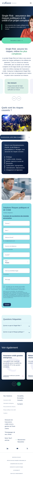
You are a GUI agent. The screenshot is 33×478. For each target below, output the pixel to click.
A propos (20, 404)
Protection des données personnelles (16, 460)
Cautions (5, 413)
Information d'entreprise (8, 403)
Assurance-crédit (7, 400)
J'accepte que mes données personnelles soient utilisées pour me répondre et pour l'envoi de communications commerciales (16, 288)
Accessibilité (16, 470)
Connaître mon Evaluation (16, 463)
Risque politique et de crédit (9, 409)
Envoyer (7, 304)
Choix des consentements (16, 473)
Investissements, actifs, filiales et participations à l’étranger (16, 137)
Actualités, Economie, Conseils (20, 398)
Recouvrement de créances (9, 406)
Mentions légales (16, 457)
